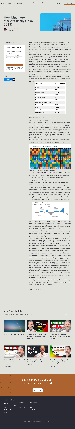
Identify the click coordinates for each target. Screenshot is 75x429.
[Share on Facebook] (5, 79)
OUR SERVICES (33, 402)
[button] (3, 3)
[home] (37, 3)
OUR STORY (21, 402)
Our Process (11, 3)
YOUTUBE (32, 409)
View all (65, 314)
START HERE (69, 3)
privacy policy (10, 69)
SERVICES (19, 3)
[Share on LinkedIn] (11, 79)
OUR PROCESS (22, 407)
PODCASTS (32, 407)
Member (58, 3)
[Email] (14, 79)
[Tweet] (8, 79)
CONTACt (21, 405)
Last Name (16, 55)
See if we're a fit (37, 390)
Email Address (8, 59)
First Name (8, 55)
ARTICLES (32, 405)
